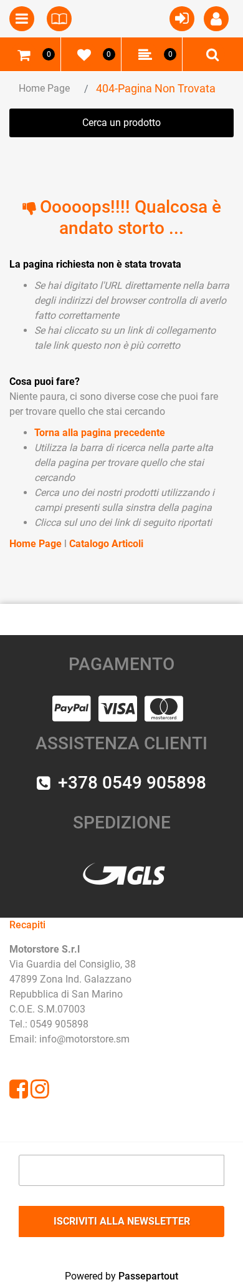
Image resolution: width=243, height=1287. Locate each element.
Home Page (44, 88)
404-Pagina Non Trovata (156, 88)
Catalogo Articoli (106, 544)
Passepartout (148, 1276)
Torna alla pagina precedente (99, 433)
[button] (121, 1221)
